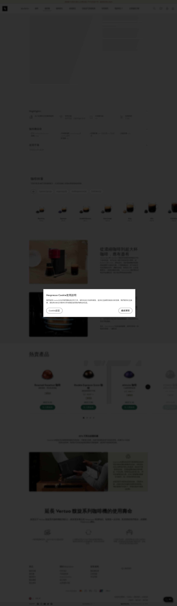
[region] (89, 303)
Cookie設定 (54, 310)
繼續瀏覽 (125, 310)
